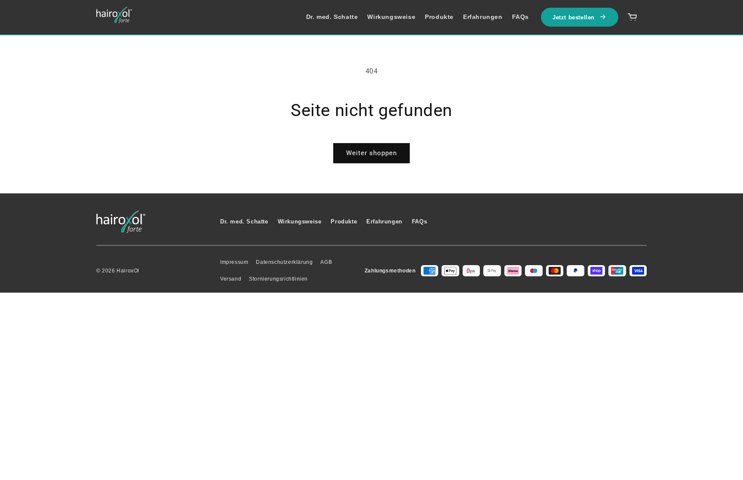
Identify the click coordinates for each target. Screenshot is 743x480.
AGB (326, 262)
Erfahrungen (483, 16)
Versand (230, 279)
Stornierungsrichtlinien (278, 279)
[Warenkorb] (632, 17)
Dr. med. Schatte (332, 16)
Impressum (234, 262)
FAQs (520, 16)
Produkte (439, 16)
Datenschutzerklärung (284, 262)
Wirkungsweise (391, 16)
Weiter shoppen (371, 153)
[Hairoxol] (114, 15)
